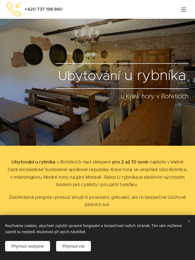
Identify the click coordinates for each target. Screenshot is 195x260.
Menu (183, 9)
